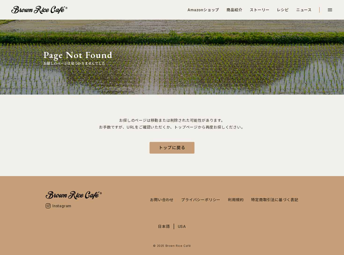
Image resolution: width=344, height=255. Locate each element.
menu (330, 10)
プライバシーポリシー (200, 200)
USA (182, 226)
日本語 (164, 226)
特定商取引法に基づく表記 (274, 200)
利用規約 (236, 200)
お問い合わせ (162, 200)
